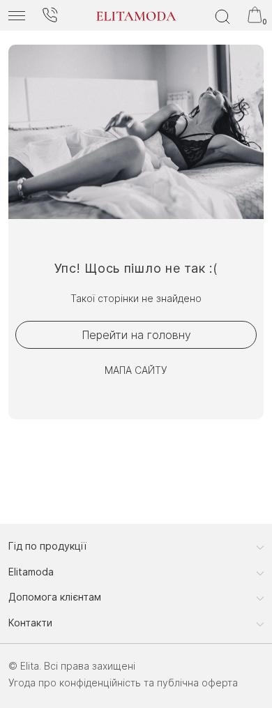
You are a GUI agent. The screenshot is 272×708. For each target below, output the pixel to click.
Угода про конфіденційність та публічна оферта (123, 682)
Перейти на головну (136, 335)
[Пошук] (222, 15)
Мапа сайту (136, 370)
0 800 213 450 (49, 15)
